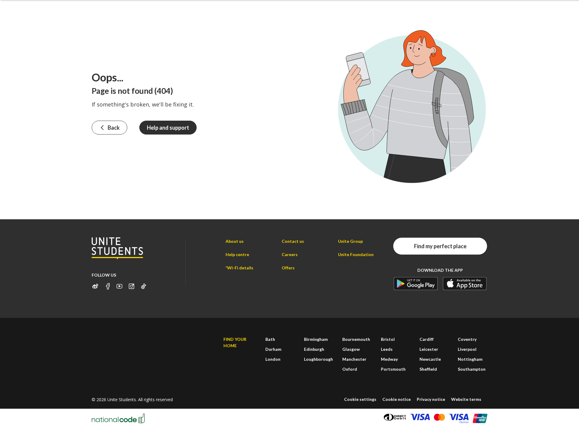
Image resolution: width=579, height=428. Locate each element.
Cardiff (426, 339)
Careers (290, 254)
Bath (270, 339)
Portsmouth (393, 369)
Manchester (354, 359)
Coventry (467, 339)
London (272, 359)
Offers (288, 267)
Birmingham (316, 339)
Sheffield (428, 369)
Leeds (387, 349)
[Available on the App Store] (465, 283)
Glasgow (351, 349)
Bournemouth (356, 339)
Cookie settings (360, 399)
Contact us (293, 241)
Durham (273, 349)
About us (235, 241)
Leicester (428, 349)
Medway (389, 359)
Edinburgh (314, 349)
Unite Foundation (356, 254)
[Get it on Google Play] (415, 283)
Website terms (466, 399)
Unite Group (350, 241)
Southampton (472, 369)
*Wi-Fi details (239, 267)
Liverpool (467, 349)
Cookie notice (396, 399)
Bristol (388, 339)
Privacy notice (431, 399)
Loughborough (318, 359)
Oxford (349, 369)
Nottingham (470, 359)
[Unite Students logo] (117, 248)
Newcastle (430, 359)
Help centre (237, 254)
